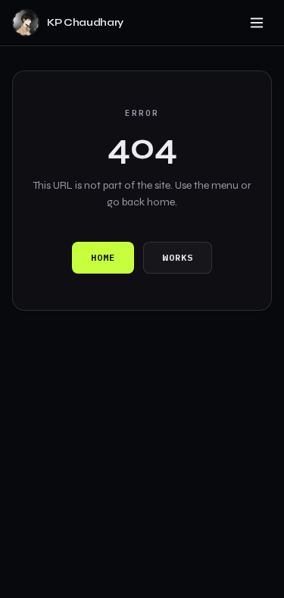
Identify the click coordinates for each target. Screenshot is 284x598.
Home (103, 257)
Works (177, 257)
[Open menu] (257, 23)
